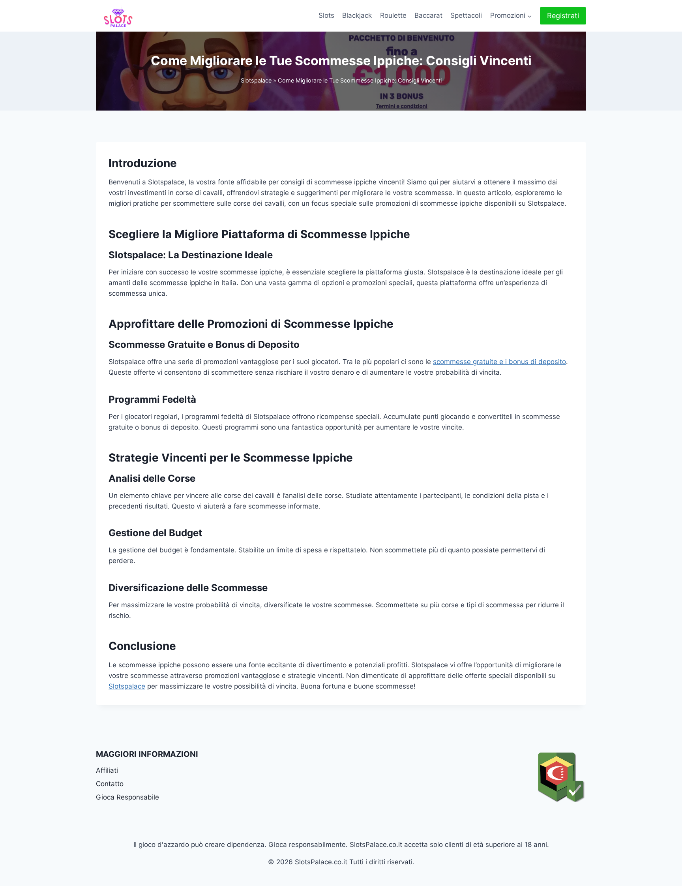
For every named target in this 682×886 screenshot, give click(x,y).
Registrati (563, 15)
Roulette (393, 15)
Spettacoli (466, 15)
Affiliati (107, 770)
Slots (326, 15)
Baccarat (428, 15)
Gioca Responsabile (127, 797)
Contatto (110, 784)
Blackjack (357, 15)
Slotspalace (256, 80)
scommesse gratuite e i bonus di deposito (499, 362)
